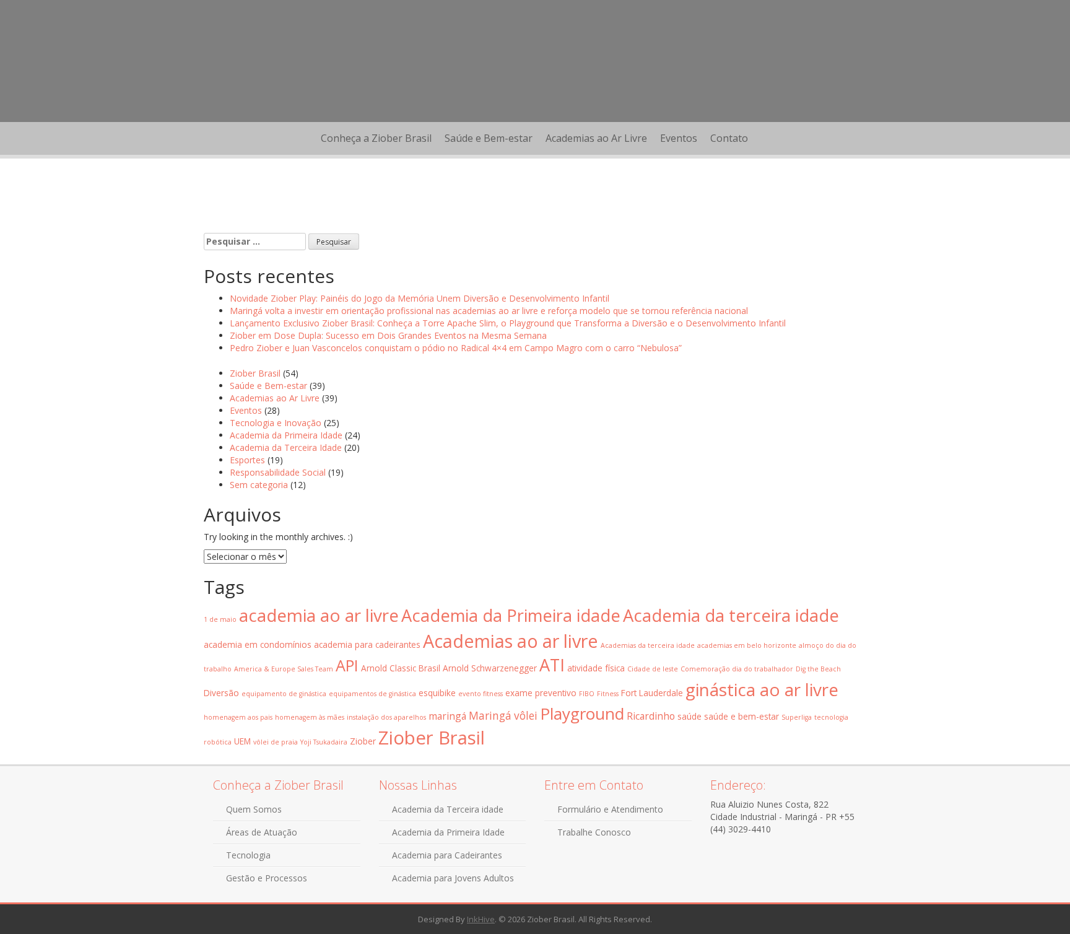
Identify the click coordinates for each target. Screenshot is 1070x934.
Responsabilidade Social (278, 472)
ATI (552, 664)
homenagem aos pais (238, 717)
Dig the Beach (818, 669)
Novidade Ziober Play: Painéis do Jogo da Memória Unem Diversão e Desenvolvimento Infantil (419, 298)
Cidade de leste (652, 669)
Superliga (796, 717)
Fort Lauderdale (652, 693)
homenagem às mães (309, 717)
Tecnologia (248, 855)
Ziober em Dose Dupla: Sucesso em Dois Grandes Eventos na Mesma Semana (388, 335)
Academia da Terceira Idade (286, 447)
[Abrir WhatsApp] (1039, 903)
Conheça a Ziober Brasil (376, 138)
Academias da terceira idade (648, 645)
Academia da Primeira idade (510, 615)
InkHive (481, 919)
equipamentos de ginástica (372, 693)
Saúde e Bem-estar (489, 138)
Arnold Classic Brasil (400, 668)
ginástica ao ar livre (761, 689)
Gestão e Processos (266, 878)
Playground (582, 713)
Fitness (608, 693)
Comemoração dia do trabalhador (737, 669)
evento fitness (480, 693)
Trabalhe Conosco (594, 832)
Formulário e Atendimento (610, 809)
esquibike (437, 693)
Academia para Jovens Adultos (453, 878)
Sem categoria (259, 485)
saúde (689, 716)
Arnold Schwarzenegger (490, 668)
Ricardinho (651, 716)
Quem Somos (254, 809)
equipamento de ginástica (283, 693)
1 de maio (220, 619)
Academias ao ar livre (510, 641)
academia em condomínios (257, 644)
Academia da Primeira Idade (286, 435)
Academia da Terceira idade (447, 809)
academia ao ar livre (319, 615)
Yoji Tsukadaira (323, 742)
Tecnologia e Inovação (275, 423)
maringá (447, 716)
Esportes (247, 460)
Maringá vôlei (503, 716)
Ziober (363, 741)
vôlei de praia (275, 742)
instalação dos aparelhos (386, 717)
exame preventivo (540, 693)
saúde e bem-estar (741, 716)
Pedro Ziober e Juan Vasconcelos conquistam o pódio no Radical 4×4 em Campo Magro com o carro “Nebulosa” (456, 348)
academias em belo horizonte (746, 645)
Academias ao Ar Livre (596, 138)
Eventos (678, 138)
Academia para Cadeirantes (447, 855)
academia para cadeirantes (367, 644)
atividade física (596, 668)
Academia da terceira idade (731, 615)
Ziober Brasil (255, 373)
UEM (242, 741)
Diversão (221, 693)
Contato (729, 138)
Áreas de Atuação (261, 832)
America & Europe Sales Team (283, 669)
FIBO (586, 693)
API (347, 665)
